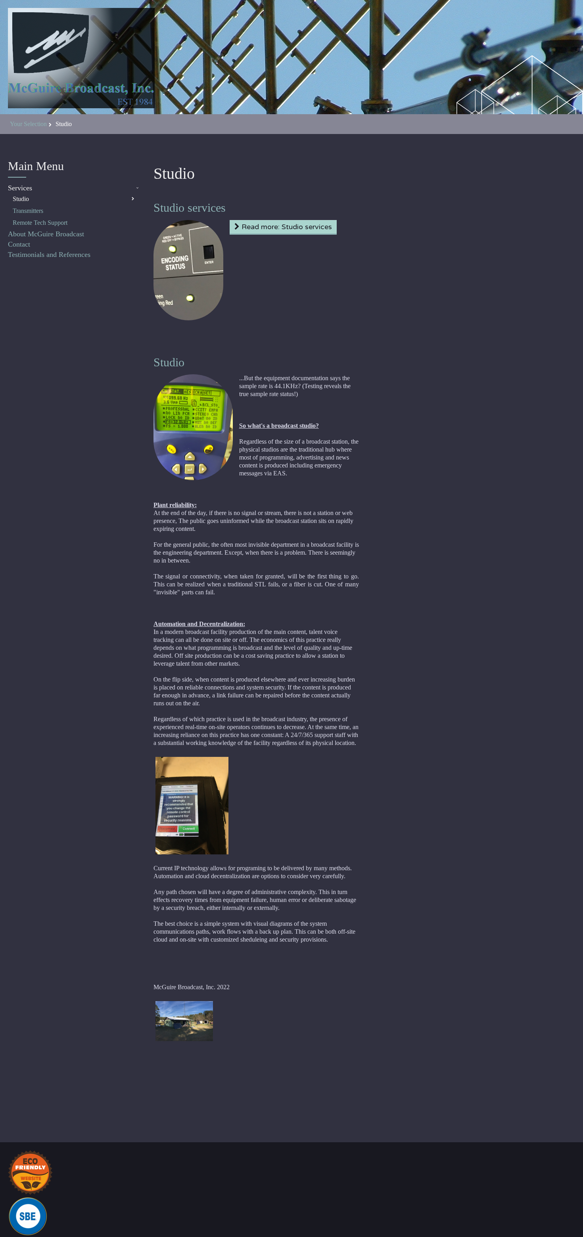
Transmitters (28, 210)
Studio (21, 198)
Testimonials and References (49, 255)
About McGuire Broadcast (46, 234)
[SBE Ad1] (28, 1215)
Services (20, 188)
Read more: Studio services (286, 226)
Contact (19, 244)
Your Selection (28, 124)
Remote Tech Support (40, 222)
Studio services (189, 207)
